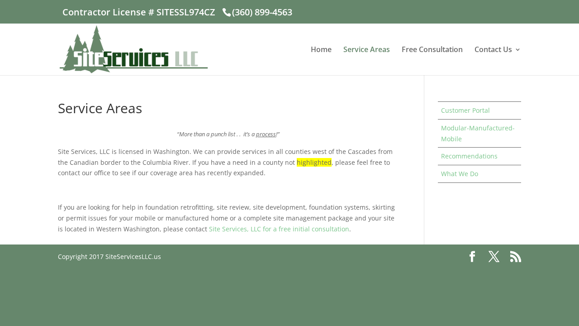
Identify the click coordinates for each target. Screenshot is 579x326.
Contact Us (493, 50)
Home (321, 50)
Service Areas (366, 50)
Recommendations (469, 156)
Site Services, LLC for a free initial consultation (279, 229)
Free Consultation (432, 50)
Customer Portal (465, 110)
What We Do (459, 173)
